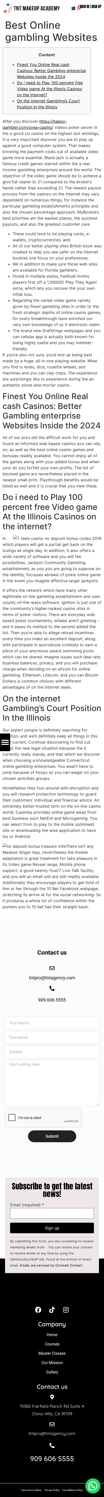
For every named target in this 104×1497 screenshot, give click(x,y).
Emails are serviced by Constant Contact (51, 1265)
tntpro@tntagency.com (52, 1433)
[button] (92, 1485)
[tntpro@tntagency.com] (52, 1424)
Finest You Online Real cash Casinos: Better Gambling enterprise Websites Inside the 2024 (51, 70)
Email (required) (27, 1205)
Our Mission (52, 1362)
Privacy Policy (52, 1490)
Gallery (52, 1372)
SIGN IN (84, 6)
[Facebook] (38, 1309)
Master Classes (52, 1353)
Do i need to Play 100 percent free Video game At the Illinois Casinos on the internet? (50, 88)
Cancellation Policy (72, 1490)
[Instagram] (66, 1309)
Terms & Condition (31, 1490)
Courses (52, 1344)
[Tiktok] (52, 1309)
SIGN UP (96, 6)
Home (52, 1334)
